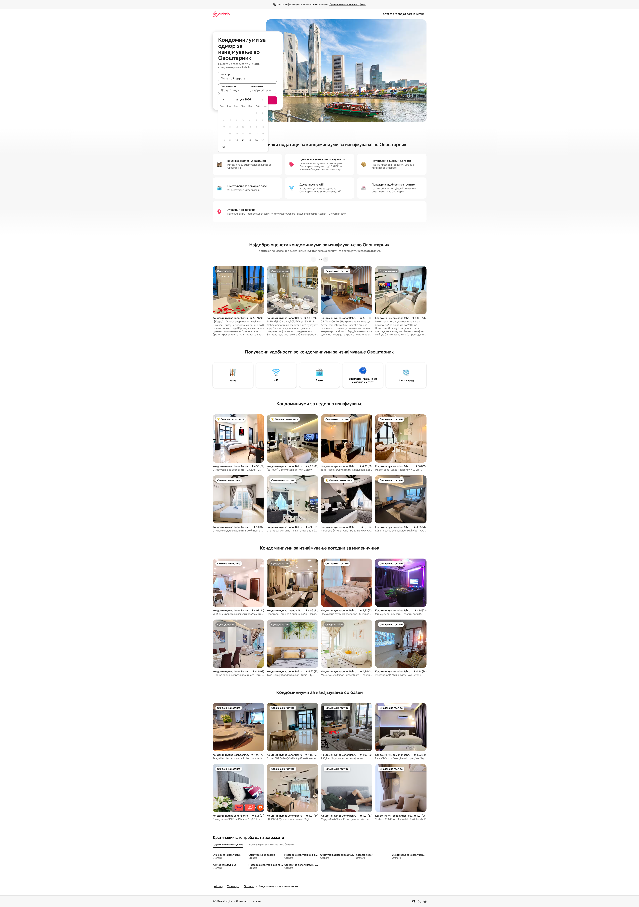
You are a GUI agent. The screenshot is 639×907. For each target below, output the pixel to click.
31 (223, 147)
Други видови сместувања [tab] (228, 844)
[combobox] (248, 78)
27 (243, 140)
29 (256, 140)
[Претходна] (313, 259)
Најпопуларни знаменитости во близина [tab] (271, 844)
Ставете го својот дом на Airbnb (403, 14)
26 (236, 140)
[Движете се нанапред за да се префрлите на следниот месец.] (262, 100)
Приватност (243, 901)
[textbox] (233, 90)
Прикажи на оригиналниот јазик (347, 4)
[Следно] (325, 259)
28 (249, 140)
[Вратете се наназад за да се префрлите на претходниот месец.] (224, 100)
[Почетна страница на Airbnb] (221, 14)
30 (262, 140)
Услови (257, 901)
